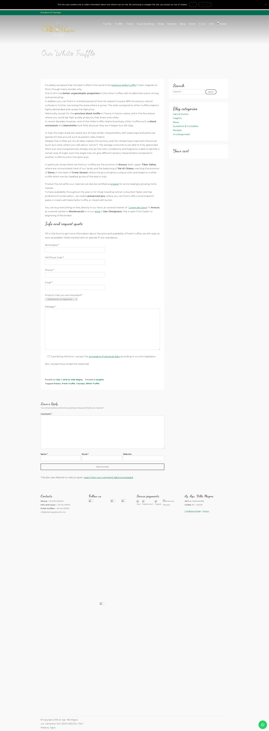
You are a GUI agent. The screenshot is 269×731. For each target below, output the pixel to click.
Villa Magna (77, 380)
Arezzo (57, 384)
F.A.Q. (202, 23)
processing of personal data (104, 356)
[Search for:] (189, 91)
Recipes (177, 130)
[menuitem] (221, 24)
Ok (193, 5)
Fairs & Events (180, 114)
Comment (46, 414)
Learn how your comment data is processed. (108, 477)
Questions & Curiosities (185, 126)
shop (97, 211)
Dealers (172, 23)
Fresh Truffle (68, 384)
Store (192, 23)
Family (107, 23)
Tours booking (145, 23)
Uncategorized (181, 134)
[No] (265, 4)
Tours (129, 23)
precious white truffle (123, 85)
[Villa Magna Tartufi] (58, 37)
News (176, 122)
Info (211, 23)
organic (114, 184)
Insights (100, 380)
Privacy (206, 511)
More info (205, 5)
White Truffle (92, 384)
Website (127, 454)
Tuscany (80, 384)
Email (85, 454)
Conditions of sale (193, 511)
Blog (183, 23)
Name (44, 454)
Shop (160, 23)
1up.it (52, 727)
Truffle (119, 23)
